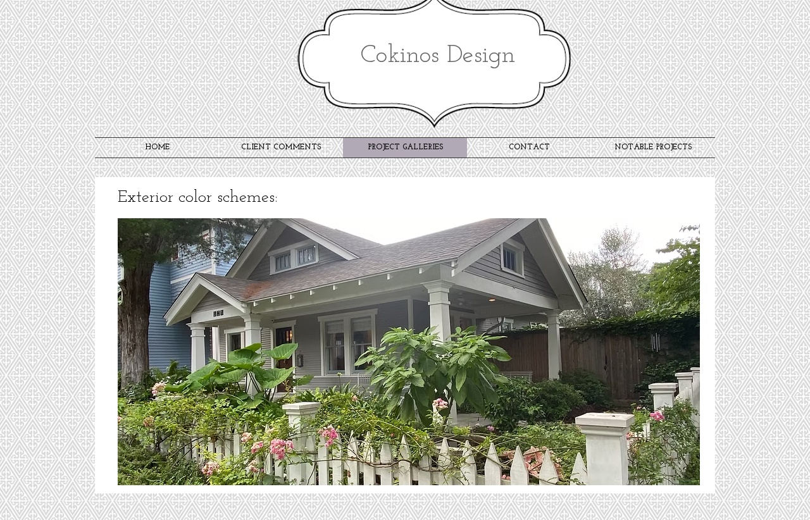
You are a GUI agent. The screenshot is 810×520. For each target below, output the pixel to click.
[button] (409, 351)
